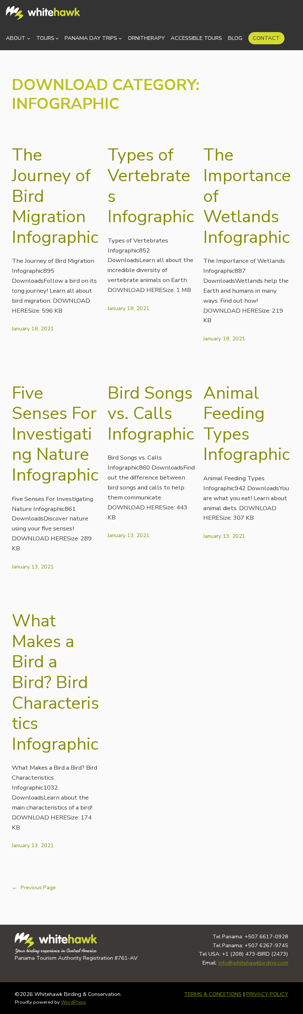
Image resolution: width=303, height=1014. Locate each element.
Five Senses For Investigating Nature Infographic (55, 434)
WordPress (73, 1002)
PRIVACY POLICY (267, 994)
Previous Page (34, 887)
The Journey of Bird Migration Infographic (55, 196)
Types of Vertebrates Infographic (151, 186)
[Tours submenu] (57, 38)
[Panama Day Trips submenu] (120, 38)
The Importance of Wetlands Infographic (247, 196)
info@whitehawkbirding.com (253, 962)
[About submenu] (28, 38)
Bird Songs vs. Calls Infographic (151, 413)
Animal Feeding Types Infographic (246, 424)
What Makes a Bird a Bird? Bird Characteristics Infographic (55, 682)
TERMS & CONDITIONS (213, 994)
